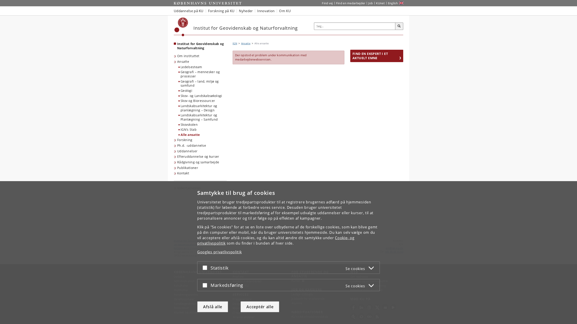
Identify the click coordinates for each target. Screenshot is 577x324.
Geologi (186, 90)
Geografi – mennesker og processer (200, 74)
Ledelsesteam (191, 67)
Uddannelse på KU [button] (189, 11)
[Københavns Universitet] (181, 27)
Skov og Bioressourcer (198, 101)
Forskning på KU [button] (221, 11)
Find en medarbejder (350, 3)
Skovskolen (189, 124)
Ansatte (183, 61)
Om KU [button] (285, 11)
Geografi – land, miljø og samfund (200, 83)
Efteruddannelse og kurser (198, 156)
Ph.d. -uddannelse (191, 145)
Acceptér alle (259, 306)
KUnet (380, 3)
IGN (235, 43)
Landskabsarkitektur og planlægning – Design (199, 108)
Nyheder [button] (246, 11)
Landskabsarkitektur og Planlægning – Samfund (199, 117)
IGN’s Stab (189, 129)
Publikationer (187, 168)
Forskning (184, 140)
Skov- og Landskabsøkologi (201, 96)
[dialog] (288, 252)
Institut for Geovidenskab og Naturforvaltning (200, 46)
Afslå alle (212, 306)
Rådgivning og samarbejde (198, 162)
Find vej (327, 3)
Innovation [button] (266, 11)
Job (370, 3)
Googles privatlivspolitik (219, 252)
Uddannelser (187, 151)
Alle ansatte (190, 135)
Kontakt (183, 173)
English (393, 3)
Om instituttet (188, 56)
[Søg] (399, 26)
